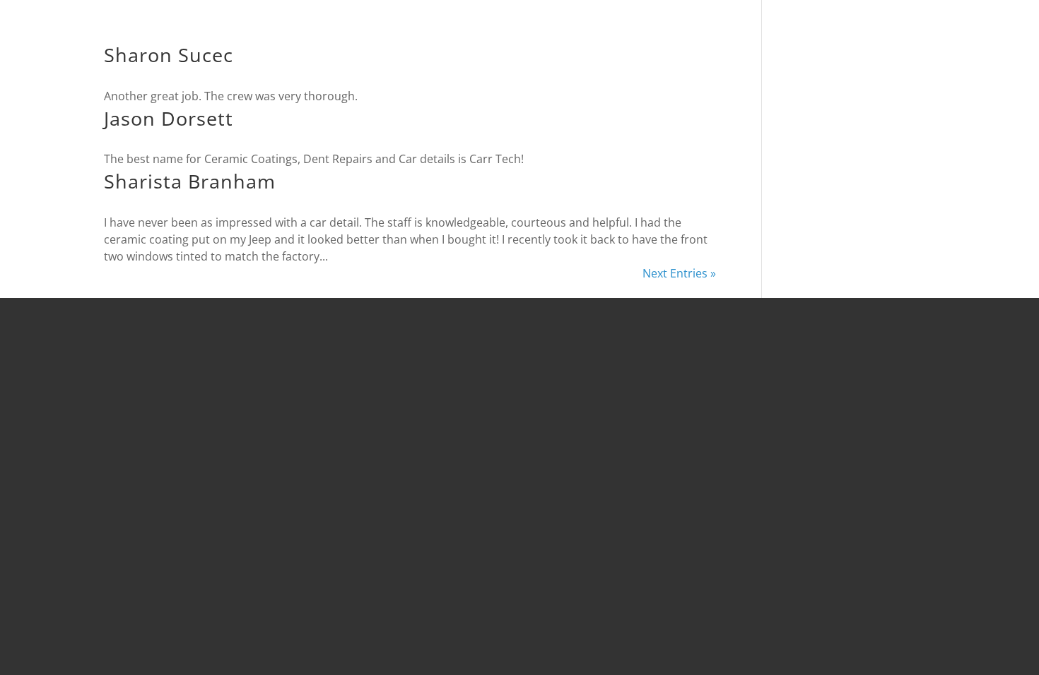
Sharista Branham (190, 181)
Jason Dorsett (168, 118)
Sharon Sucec (168, 55)
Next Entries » (679, 273)
